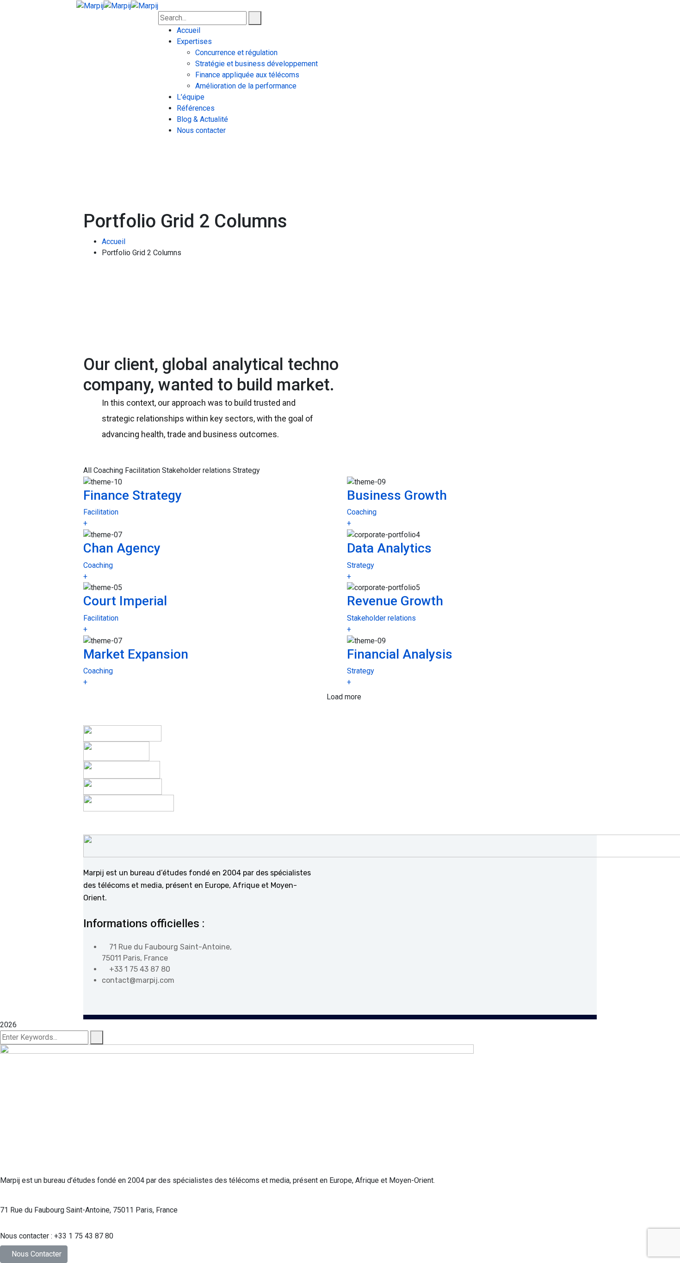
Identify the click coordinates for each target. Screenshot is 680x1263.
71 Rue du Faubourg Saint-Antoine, (55, 1210)
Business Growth (397, 495)
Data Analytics (389, 548)
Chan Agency (122, 548)
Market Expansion (135, 654)
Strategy (360, 565)
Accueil (113, 241)
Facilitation (100, 512)
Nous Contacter (37, 1254)
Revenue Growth (395, 601)
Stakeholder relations (381, 618)
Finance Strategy (132, 495)
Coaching (362, 512)
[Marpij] (90, 5)
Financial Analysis (399, 654)
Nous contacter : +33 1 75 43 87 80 (56, 1236)
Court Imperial (125, 601)
